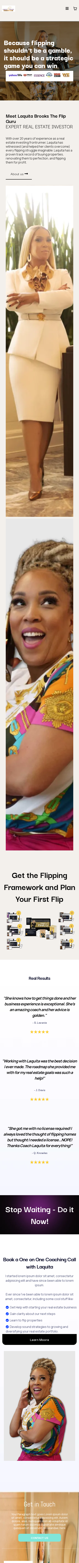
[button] (67, 8)
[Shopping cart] (75, 9)
